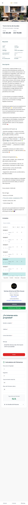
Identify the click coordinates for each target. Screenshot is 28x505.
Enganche (5, 372)
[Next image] (25, 13)
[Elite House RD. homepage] (14, 3)
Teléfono (5, 329)
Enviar (14, 354)
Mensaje (5, 341)
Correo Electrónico (7, 335)
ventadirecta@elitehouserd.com (14, 300)
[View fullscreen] (25, 19)
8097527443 (14, 296)
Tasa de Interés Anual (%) (9, 379)
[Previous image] (2, 13)
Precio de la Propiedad (8, 365)
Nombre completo (7, 323)
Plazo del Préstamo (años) (9, 386)
